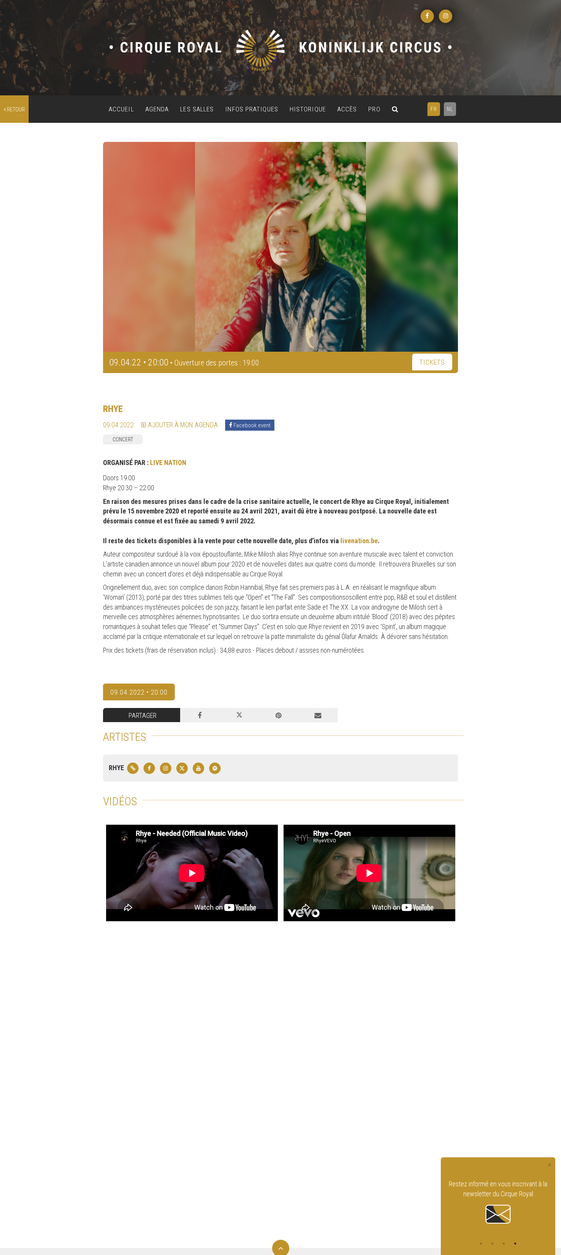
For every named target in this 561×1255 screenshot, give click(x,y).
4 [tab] (515, 1243)
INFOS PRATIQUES (251, 109)
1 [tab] (481, 1243)
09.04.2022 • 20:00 (139, 692)
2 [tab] (492, 1243)
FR (433, 109)
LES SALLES (197, 109)
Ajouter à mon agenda (182, 425)
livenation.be (359, 541)
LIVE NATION (168, 463)
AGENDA (157, 109)
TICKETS (432, 362)
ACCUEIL (121, 109)
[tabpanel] (498, 1202)
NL (450, 109)
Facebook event (251, 425)
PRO (374, 109)
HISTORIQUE (308, 109)
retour (15, 109)
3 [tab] (504, 1243)
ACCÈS (347, 109)
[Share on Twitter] (239, 715)
